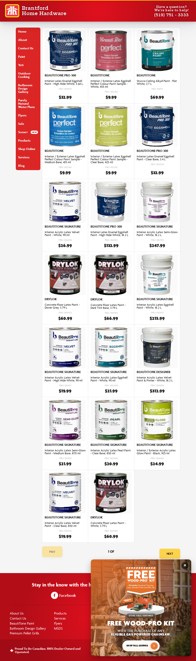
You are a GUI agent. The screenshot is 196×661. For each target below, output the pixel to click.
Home (22, 31)
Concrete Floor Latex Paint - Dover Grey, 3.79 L (62, 306)
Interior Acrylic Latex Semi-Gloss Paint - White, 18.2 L (157, 233)
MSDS (58, 628)
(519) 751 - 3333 (171, 15)
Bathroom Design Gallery (25, 88)
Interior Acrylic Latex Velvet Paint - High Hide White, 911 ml (63, 379)
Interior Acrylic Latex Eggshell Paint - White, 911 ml (109, 379)
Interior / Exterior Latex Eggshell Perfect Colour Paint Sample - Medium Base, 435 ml (65, 159)
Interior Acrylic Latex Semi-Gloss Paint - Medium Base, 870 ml (65, 452)
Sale (21, 124)
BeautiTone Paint (22, 623)
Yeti (20, 65)
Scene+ (23, 132)
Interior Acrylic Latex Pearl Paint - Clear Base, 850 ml (111, 452)
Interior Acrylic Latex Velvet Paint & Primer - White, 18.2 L (155, 379)
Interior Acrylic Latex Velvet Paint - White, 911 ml (62, 233)
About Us (17, 613)
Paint (21, 57)
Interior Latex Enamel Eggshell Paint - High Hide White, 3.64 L (64, 82)
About (22, 40)
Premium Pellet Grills (24, 633)
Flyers (22, 115)
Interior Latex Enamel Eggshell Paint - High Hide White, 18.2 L (109, 233)
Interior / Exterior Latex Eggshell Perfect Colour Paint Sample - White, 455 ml (111, 84)
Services (24, 157)
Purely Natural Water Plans (26, 103)
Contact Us (25, 48)
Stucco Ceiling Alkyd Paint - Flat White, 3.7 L (157, 82)
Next (170, 553)
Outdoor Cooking (24, 75)
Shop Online (26, 149)
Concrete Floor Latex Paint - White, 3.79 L (108, 524)
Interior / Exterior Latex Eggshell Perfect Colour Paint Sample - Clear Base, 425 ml (111, 159)
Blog (21, 166)
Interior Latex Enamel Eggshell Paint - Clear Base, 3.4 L (155, 158)
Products (24, 140)
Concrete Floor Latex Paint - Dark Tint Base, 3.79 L (108, 306)
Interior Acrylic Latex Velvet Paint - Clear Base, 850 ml (62, 524)
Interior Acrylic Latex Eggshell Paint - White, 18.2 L (155, 306)
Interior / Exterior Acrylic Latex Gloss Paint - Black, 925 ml (156, 452)
